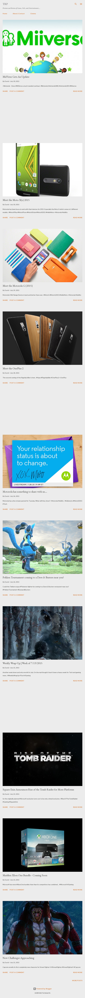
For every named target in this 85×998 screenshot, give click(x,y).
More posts (77, 980)
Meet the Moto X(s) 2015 (16, 200)
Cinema (33, 13)
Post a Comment (17, 91)
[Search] (75, 4)
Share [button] (5, 91)
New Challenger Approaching (18, 958)
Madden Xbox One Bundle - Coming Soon (25, 875)
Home (5, 13)
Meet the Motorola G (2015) (18, 285)
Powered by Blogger (44, 989)
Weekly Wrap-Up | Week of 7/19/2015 (22, 663)
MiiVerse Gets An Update (16, 76)
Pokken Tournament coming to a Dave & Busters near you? (33, 577)
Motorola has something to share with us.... (25, 491)
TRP (5, 4)
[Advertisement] (42, 118)
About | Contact (19, 13)
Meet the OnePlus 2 (13, 368)
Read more (77, 91)
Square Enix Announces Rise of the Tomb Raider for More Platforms (38, 789)
